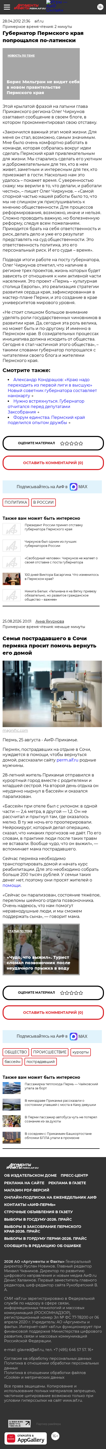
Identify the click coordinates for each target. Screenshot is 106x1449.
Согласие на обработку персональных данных (47, 1358)
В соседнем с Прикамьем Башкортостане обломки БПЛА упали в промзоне (58, 1136)
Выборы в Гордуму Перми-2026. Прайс (45, 1238)
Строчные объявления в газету (38, 1212)
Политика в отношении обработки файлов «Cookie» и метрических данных (45, 1375)
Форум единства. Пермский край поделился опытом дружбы (46, 420)
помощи (12, 885)
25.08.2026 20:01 (17, 621)
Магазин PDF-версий (26, 1190)
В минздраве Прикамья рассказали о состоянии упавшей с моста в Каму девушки (60, 1103)
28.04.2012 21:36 (16, 21)
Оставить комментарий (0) (53, 463)
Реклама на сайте (24, 1183)
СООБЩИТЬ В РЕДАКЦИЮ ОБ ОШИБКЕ (42, 1245)
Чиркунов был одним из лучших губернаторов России (50, 544)
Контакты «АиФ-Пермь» (30, 1204)
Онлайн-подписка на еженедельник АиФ (50, 1197)
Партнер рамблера (48, 1423)
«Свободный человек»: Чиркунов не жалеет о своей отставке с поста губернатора (61, 560)
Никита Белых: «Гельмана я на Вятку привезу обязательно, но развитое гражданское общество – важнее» (60, 595)
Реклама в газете (67, 1183)
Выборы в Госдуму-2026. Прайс (38, 1219)
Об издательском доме (30, 1175)
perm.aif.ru (67, 760)
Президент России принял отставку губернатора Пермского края (54, 527)
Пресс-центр (74, 1175)
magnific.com (15, 730)
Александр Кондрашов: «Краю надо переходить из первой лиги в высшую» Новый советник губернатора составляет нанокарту (52, 387)
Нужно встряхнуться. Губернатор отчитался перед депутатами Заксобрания (46, 406)
